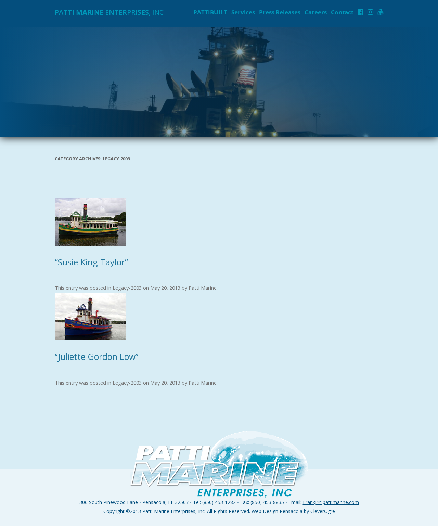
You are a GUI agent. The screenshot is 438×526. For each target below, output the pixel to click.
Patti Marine (203, 287)
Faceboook (360, 12)
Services (243, 12)
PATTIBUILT (210, 12)
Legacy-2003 (127, 287)
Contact (342, 12)
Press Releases (279, 12)
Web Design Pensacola (277, 511)
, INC (109, 12)
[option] (219, 82)
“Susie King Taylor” (91, 262)
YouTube (380, 12)
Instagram (370, 12)
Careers (316, 12)
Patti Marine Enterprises (168, 511)
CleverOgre (322, 511)
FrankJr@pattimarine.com (331, 502)
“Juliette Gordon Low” (97, 356)
